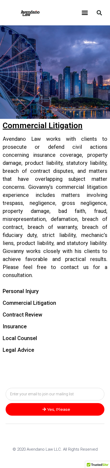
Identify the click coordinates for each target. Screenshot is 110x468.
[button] (85, 13)
